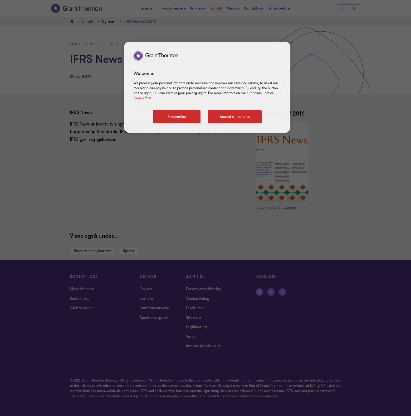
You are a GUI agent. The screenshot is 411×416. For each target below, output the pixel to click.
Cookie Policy (143, 98)
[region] (207, 87)
